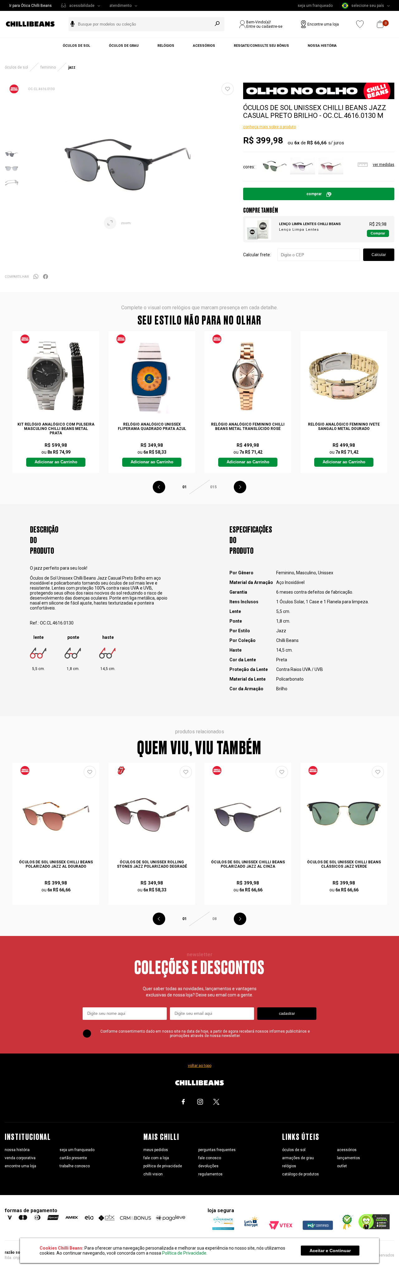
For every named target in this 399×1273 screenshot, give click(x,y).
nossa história (17, 1150)
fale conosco (209, 1158)
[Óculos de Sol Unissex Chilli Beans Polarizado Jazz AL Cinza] (247, 813)
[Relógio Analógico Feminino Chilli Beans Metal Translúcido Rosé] (247, 375)
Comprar (314, 194)
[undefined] (129, 168)
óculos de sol (293, 1150)
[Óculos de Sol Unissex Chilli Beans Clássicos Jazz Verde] (343, 813)
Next (240, 487)
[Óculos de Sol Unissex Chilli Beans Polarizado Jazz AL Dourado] (55, 813)
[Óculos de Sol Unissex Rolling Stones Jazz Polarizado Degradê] (151, 813)
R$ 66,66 (317, 143)
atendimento (120, 5)
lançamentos (348, 1158)
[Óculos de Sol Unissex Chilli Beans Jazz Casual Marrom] (330, 177)
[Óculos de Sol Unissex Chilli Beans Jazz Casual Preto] (302, 177)
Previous (159, 487)
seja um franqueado (315, 5)
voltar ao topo (199, 1065)
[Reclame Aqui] (346, 1228)
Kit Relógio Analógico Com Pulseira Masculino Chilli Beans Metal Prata (55, 428)
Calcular (379, 255)
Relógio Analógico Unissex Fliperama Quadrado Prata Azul (152, 426)
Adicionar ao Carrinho (56, 462)
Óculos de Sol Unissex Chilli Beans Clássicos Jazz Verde (344, 864)
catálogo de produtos (300, 1174)
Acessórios (204, 46)
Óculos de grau (124, 46)
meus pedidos (155, 1150)
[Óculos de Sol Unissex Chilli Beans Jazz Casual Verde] (274, 177)
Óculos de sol (76, 46)
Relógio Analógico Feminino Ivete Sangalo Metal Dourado (344, 426)
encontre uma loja (20, 1166)
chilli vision (153, 1174)
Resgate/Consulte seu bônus (261, 46)
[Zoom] (12, 159)
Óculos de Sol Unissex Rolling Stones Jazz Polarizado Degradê (152, 864)
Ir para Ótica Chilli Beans (30, 5)
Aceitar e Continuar (330, 1250)
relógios (289, 1166)
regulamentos (210, 1174)
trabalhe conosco (75, 1166)
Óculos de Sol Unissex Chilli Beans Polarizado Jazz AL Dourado (56, 864)
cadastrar (287, 1013)
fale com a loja (156, 1158)
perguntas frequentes (217, 1150)
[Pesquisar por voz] (72, 24)
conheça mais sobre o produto (269, 127)
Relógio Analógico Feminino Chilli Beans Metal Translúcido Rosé (248, 426)
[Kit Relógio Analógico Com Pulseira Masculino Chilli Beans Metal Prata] (55, 375)
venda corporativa (20, 1158)
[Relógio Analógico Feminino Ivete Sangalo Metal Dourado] (343, 375)
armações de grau (298, 1158)
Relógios (165, 46)
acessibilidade (81, 5)
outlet (342, 1166)
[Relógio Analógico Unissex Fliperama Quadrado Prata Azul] (151, 375)
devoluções (208, 1166)
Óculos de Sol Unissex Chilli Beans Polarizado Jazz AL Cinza (248, 864)
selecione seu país (367, 5)
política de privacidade (162, 1166)
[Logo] (35, 24)
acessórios (347, 1150)
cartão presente (73, 1158)
